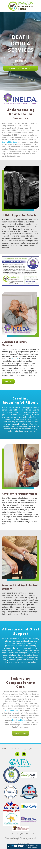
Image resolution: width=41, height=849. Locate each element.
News (24, 834)
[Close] (8, 846)
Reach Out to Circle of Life (20, 68)
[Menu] (36, 6)
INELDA (15, 358)
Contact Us (31, 834)
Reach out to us (18, 720)
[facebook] (17, 754)
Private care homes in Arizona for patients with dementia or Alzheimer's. (20, 839)
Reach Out (20, 733)
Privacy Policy (16, 834)
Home (8, 834)
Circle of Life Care (9, 142)
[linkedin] (24, 754)
